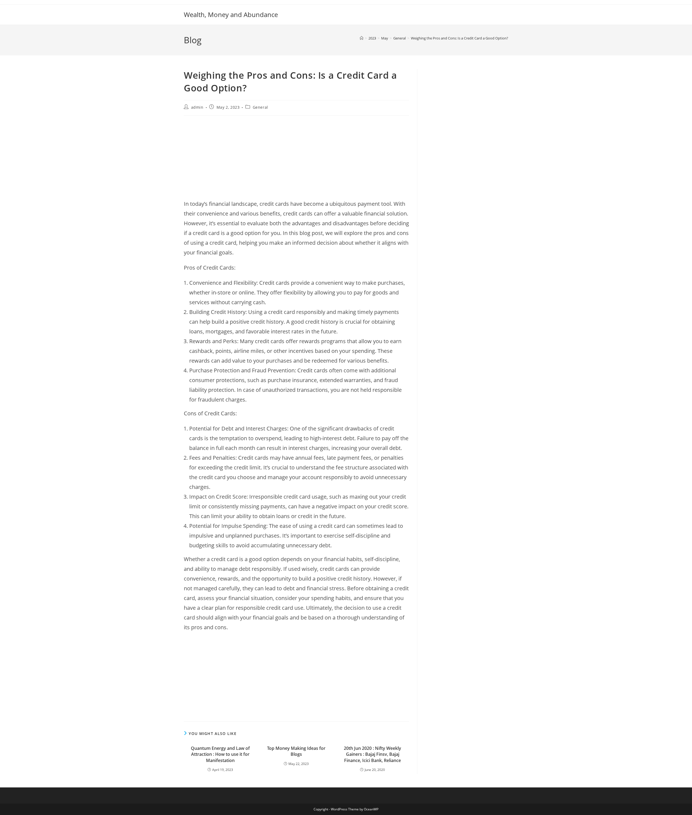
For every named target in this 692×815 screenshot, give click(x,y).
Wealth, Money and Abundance (231, 14)
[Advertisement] (296, 159)
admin (197, 107)
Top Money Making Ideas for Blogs (296, 751)
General (260, 107)
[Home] (361, 38)
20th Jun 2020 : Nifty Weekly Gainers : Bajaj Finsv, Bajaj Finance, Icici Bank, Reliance (372, 754)
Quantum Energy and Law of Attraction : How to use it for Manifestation (220, 754)
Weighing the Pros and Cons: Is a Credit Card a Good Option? (459, 38)
